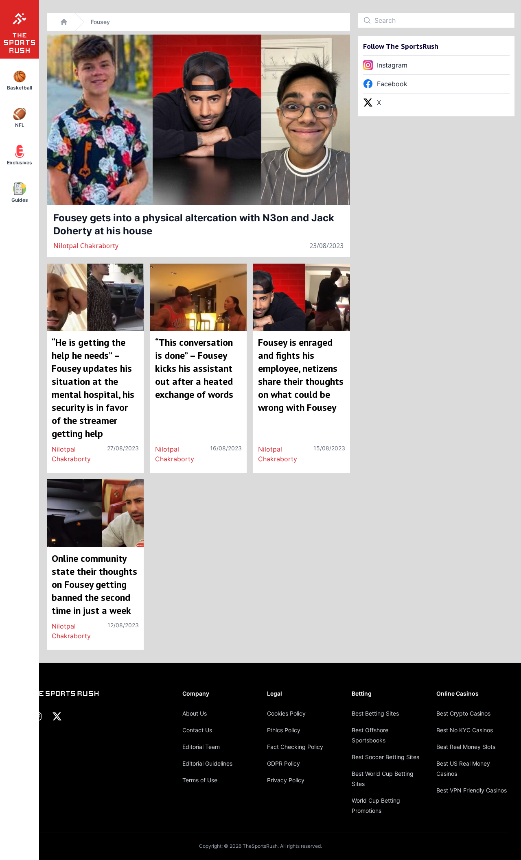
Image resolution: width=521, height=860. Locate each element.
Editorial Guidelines (207, 763)
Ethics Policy (283, 730)
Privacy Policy (285, 780)
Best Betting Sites (375, 713)
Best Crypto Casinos (463, 713)
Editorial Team (201, 746)
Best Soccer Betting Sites (385, 756)
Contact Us (197, 730)
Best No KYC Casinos (464, 730)
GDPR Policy (283, 763)
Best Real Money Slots (465, 746)
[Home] (64, 22)
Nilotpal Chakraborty (85, 245)
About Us (194, 713)
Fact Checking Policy (295, 746)
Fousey (100, 21)
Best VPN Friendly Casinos (471, 790)
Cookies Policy (286, 713)
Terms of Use (199, 780)
